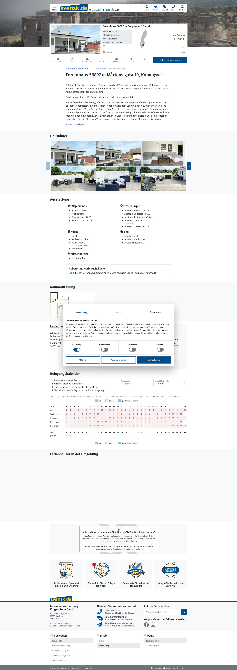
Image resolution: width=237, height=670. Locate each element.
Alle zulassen (154, 360)
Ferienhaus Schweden (77, 68)
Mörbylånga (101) (153, 646)
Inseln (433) (57, 641)
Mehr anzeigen (76, 124)
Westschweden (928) (60, 660)
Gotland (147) (104, 641)
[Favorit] (183, 47)
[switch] (104, 350)
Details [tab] (119, 312)
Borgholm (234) (152, 641)
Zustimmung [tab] (81, 312)
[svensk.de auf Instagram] (152, 624)
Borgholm (101, 68)
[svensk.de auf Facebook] (146, 624)
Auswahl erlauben (118, 360)
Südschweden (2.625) (61, 655)
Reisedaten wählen (171, 60)
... (92, 68)
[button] (54, 8)
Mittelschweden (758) (61, 646)
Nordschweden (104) (60, 651)
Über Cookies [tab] (155, 312)
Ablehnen (83, 360)
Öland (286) (104, 646)
